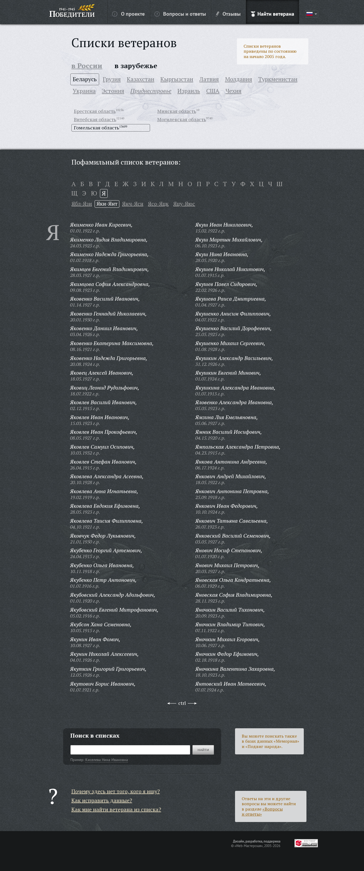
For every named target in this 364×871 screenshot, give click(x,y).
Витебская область (95, 119)
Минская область (176, 111)
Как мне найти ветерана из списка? (116, 809)
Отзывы (232, 13)
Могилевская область (181, 119)
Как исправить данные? (101, 800)
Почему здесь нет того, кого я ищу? (115, 791)
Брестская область (95, 111)
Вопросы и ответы (184, 13)
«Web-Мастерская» (248, 846)
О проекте (133, 13)
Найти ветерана (275, 13)
